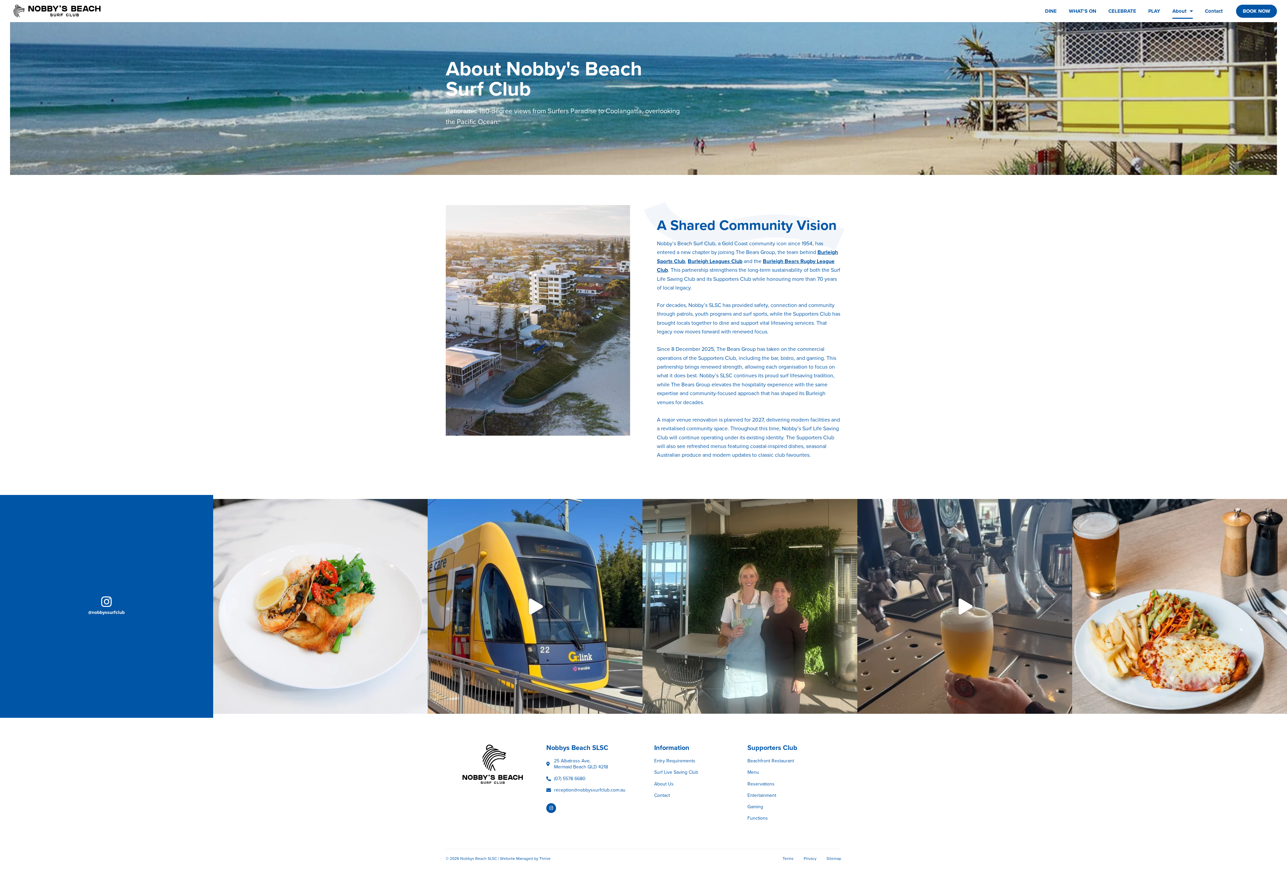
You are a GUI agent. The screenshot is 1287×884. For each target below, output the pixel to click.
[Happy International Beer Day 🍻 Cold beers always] (964, 606)
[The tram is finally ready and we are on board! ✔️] (535, 606)
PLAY (1154, 11)
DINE (1051, 11)
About (1179, 11)
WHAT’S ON (1082, 11)
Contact (1214, 11)
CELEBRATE (1122, 11)
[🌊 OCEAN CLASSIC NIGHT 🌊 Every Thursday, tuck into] (320, 606)
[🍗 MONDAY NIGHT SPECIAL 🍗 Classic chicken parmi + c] (1179, 606)
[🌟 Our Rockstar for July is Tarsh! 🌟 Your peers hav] (749, 606)
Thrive (545, 858)
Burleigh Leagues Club (715, 261)
